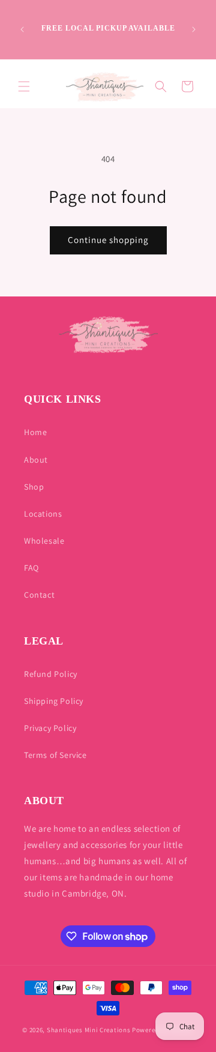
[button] (24, 86)
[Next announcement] (194, 29)
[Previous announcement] (22, 29)
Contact (39, 594)
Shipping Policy (53, 701)
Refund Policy (50, 674)
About (36, 459)
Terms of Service (55, 755)
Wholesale (44, 540)
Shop (34, 486)
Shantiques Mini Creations (89, 1030)
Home (35, 432)
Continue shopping (108, 239)
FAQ (31, 567)
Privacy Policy (50, 728)
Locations (43, 513)
